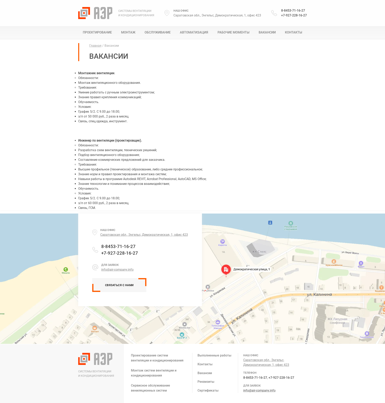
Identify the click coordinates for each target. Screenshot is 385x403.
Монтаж (128, 32)
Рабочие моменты (233, 32)
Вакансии (267, 32)
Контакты (293, 32)
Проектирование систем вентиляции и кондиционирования (157, 357)
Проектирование (97, 32)
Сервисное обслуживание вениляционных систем (150, 388)
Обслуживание (158, 32)
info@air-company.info (259, 390)
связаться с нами (119, 285)
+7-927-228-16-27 (294, 15)
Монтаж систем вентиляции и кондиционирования (153, 373)
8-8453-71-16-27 (293, 10)
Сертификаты (208, 390)
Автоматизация (194, 32)
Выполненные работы (214, 355)
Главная (95, 46)
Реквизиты (206, 382)
